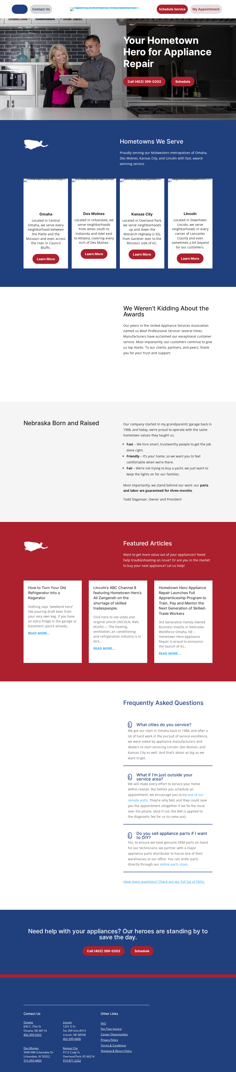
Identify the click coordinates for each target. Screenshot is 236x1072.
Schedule (182, 81)
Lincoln (67, 1022)
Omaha (28, 1022)
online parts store (173, 864)
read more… (39, 633)
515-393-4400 (32, 1061)
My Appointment (206, 9)
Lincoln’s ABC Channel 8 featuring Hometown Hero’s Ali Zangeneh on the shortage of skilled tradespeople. (117, 598)
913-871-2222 (72, 1061)
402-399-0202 (32, 1035)
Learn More (46, 259)
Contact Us (41, 9)
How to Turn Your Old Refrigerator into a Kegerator (47, 592)
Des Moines (31, 1048)
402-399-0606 (72, 1039)
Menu (20, 9)
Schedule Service (172, 9)
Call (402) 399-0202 (144, 81)
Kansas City (70, 1048)
